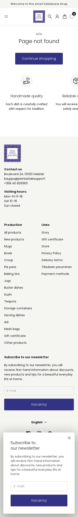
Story (45, 232)
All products (12, 232)
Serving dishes (14, 315)
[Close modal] (69, 438)
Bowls (8, 253)
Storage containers (18, 308)
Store (45, 246)
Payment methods (55, 274)
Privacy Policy (51, 253)
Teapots (10, 301)
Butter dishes (13, 288)
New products (14, 239)
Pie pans (10, 267)
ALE (6, 322)
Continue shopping (39, 58)
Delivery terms (52, 260)
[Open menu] (6, 16)
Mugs (8, 246)
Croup (8, 260)
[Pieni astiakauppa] (39, 16)
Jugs (7, 281)
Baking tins (12, 274)
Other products (15, 343)
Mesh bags (12, 329)
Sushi (8, 294)
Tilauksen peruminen (57, 267)
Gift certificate (15, 336)
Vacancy (39, 500)
